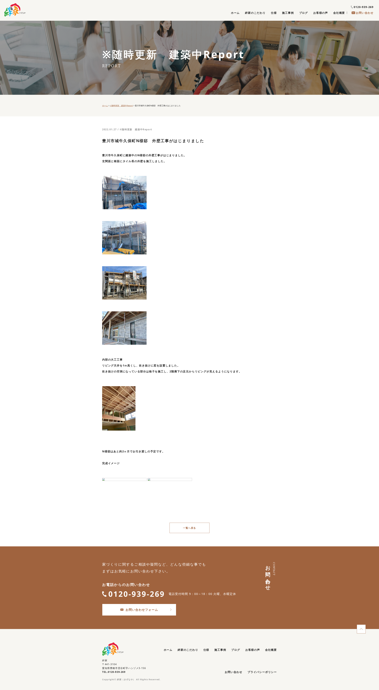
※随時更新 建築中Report (136, 129)
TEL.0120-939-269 (114, 672)
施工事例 (288, 13)
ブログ (303, 13)
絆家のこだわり (255, 13)
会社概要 (339, 13)
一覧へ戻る (189, 527)
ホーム (235, 13)
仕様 (274, 13)
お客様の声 (320, 13)
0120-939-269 (364, 7)
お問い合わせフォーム (142, 610)
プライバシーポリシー (262, 672)
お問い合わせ (365, 13)
